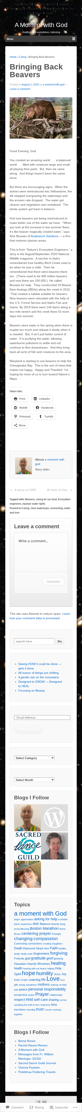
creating (47, 943)
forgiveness (41, 953)
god (27, 958)
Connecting (20, 943)
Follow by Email (29, 729)
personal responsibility (47, 989)
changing (23, 938)
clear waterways (39, 508)
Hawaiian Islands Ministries (32, 963)
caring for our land (46, 499)
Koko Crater (21, 979)
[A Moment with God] (27, 818)
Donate (49, 13)
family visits (27, 954)
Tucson (48, 1009)
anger (17, 919)
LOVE (53, 4)
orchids (63, 985)
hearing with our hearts (34, 968)
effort (46, 948)
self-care (41, 999)
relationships (56, 995)
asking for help (45, 919)
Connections (16, 8)
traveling (31, 1009)
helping (50, 968)
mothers (44, 984)
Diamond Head (33, 948)
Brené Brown (27, 1041)
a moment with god (54, 84)
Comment (53, 581)
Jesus (57, 974)
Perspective (40, 4)
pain (16, 989)
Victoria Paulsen (29, 1067)
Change (56, 933)
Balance (45, 924)
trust (40, 1009)
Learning (34, 979)
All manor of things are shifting (38, 672)
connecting (56, 508)
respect (19, 999)
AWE (36, 924)
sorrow (63, 1000)
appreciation (27, 919)
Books (58, 8)
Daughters (57, 943)
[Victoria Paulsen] (54, 846)
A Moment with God (41, 25)
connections (35, 943)
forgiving (58, 953)
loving (22, 985)
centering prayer (36, 933)
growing (58, 958)
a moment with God (40, 913)
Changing (47, 8)
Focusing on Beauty (31, 690)
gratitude (38, 958)
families (62, 948)
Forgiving (64, 4)
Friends (19, 958)
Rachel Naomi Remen (33, 1045)
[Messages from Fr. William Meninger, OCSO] (54, 818)
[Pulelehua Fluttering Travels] (27, 875)
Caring (22, 56)
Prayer (27, 4)
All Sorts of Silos (57, 490)
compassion (45, 938)
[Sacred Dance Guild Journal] (27, 846)
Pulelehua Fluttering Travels (37, 1072)
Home (17, 4)
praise (31, 995)
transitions (20, 1009)
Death (18, 948)
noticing (54, 985)
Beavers (30, 499)
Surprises (45, 1005)
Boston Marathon (44, 928)
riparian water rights (33, 503)
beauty (55, 924)
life (43, 979)
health (18, 968)
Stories (38, 13)
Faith (54, 948)
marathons (31, 985)
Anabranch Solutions (44, 236)
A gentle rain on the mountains (38, 677)
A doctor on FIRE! (25, 490)
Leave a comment (20, 89)
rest (29, 999)
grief (49, 958)
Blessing (24, 929)
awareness (26, 924)
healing (58, 963)
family (17, 954)
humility (44, 973)
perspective (20, 994)
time (54, 1004)
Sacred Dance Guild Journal (37, 1063)
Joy (63, 974)
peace (23, 989)
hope (28, 973)
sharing (54, 999)
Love (53, 978)
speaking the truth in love (27, 1005)
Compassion (32, 8)
